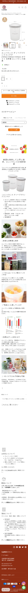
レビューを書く (14, 129)
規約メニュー (5, 579)
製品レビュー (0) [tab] (8, 117)
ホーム (3, 13)
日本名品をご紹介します (8, 575)
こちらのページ (11, 470)
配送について (5, 394)
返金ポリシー (10, 540)
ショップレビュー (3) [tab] (20, 117)
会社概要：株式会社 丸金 (9, 568)
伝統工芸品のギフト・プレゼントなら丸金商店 (13, 589)
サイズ (3, 76)
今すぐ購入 (14, 96)
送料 (5, 71)
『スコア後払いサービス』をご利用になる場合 (13, 398)
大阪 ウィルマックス (6, 50)
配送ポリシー (10, 502)
